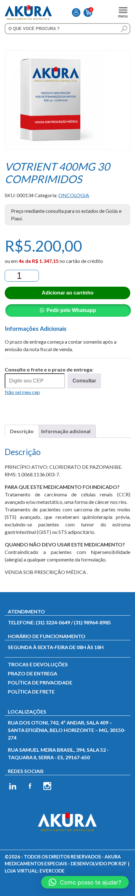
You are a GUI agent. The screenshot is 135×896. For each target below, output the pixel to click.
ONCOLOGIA (73, 195)
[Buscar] (124, 28)
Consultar (84, 380)
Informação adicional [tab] (65, 431)
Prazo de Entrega (32, 673)
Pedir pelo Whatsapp (71, 310)
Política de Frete (31, 691)
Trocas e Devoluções (38, 664)
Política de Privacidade (40, 682)
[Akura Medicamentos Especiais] (28, 9)
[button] (85, 882)
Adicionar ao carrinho (68, 292)
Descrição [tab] (22, 431)
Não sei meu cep (22, 392)
